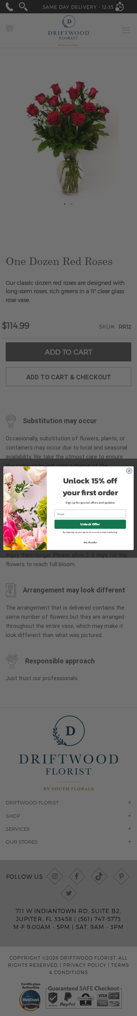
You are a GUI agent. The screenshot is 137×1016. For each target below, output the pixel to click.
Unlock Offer (90, 524)
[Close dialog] (129, 470)
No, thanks (90, 542)
